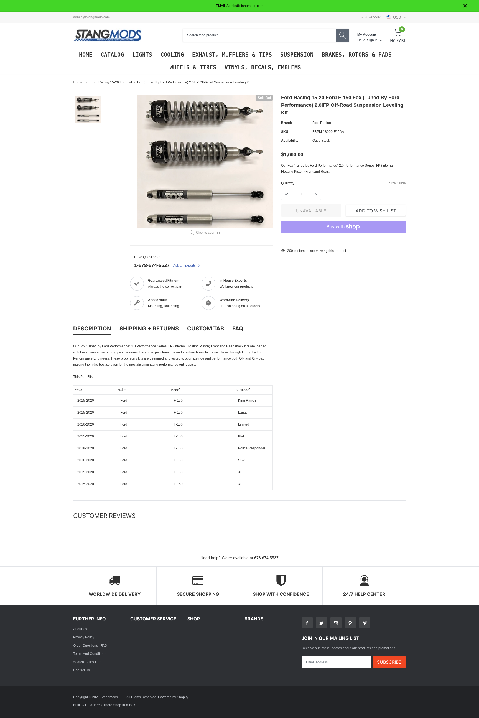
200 (290, 251)
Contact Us (81, 670)
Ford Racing (321, 123)
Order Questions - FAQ (90, 645)
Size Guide (397, 183)
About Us (80, 629)
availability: (290, 140)
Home (85, 54)
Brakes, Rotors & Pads (357, 54)
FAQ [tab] (237, 328)
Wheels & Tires (193, 67)
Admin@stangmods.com (91, 17)
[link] (88, 109)
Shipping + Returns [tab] (149, 328)
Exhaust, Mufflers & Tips (232, 54)
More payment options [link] (343, 240)
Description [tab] (92, 328)
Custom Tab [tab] (205, 328)
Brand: (286, 123)
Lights (142, 54)
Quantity (287, 183)
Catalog (112, 54)
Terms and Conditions (89, 653)
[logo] (107, 35)
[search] (342, 35)
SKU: (285, 131)
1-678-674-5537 (152, 265)
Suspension (297, 54)
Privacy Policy (83, 637)
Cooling (172, 54)
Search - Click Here (88, 662)
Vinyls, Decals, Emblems (263, 67)
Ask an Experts (185, 265)
